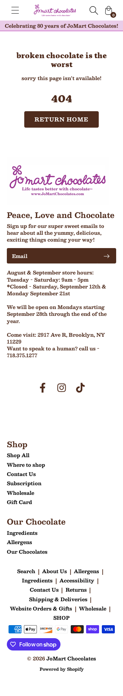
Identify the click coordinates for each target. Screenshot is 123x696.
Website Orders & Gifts (41, 608)
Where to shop (26, 465)
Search (26, 571)
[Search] (93, 10)
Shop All (18, 455)
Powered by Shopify (62, 669)
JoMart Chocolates (71, 658)
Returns (76, 589)
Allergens (19, 542)
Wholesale (20, 493)
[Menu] (15, 10)
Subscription (24, 483)
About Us (54, 571)
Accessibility (76, 580)
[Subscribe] (106, 255)
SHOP (61, 618)
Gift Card (19, 502)
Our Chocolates (27, 551)
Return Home (62, 119)
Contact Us (21, 474)
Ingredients (22, 533)
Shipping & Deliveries (58, 599)
